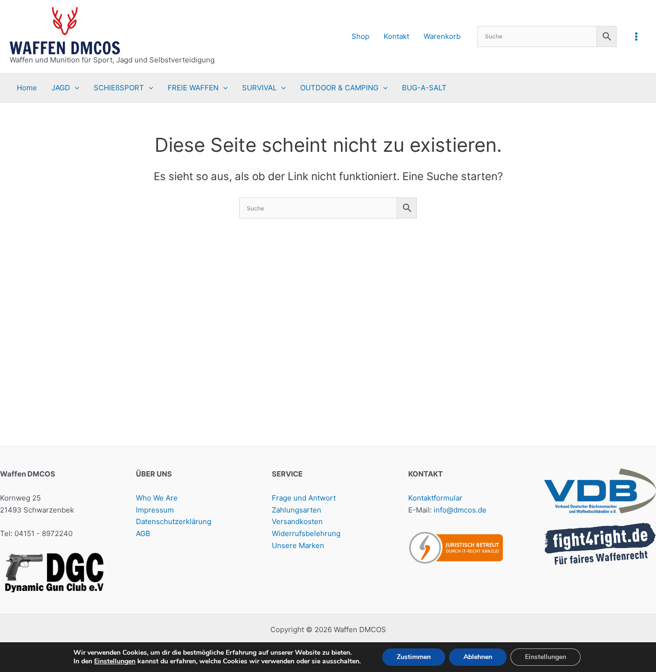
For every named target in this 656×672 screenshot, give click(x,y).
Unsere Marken (298, 545)
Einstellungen (114, 661)
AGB (143, 533)
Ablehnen (477, 656)
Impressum (155, 509)
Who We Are (157, 497)
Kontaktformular (435, 497)
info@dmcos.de (460, 509)
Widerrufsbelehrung (306, 533)
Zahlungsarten (296, 509)
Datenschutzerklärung (173, 521)
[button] (74, 87)
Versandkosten (297, 521)
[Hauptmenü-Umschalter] (636, 36)
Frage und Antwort (304, 497)
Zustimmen (414, 656)
